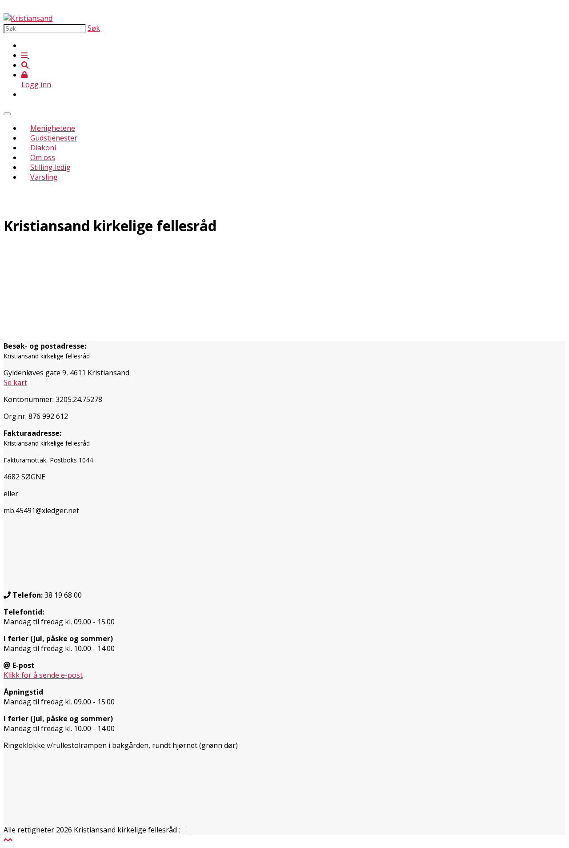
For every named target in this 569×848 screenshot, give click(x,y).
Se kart (15, 382)
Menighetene (52, 128)
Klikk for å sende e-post (43, 675)
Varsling (44, 177)
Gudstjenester (53, 138)
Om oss (42, 157)
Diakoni (43, 148)
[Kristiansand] (28, 18)
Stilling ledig (50, 167)
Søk (94, 28)
